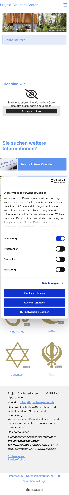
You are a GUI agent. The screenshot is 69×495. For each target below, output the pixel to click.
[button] (60, 5)
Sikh (51, 374)
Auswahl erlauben (34, 302)
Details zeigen (50, 283)
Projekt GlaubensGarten (19, 5)
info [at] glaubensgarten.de (37, 402)
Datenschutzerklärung (40, 475)
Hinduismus (17, 331)
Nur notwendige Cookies (34, 311)
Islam (52, 330)
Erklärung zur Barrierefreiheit (17, 458)
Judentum (17, 374)
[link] (31, 94)
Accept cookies (31, 111)
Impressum (16, 475)
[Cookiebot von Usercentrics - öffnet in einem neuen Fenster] (50, 181)
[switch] (60, 249)
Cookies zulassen (34, 293)
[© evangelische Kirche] (49, 458)
